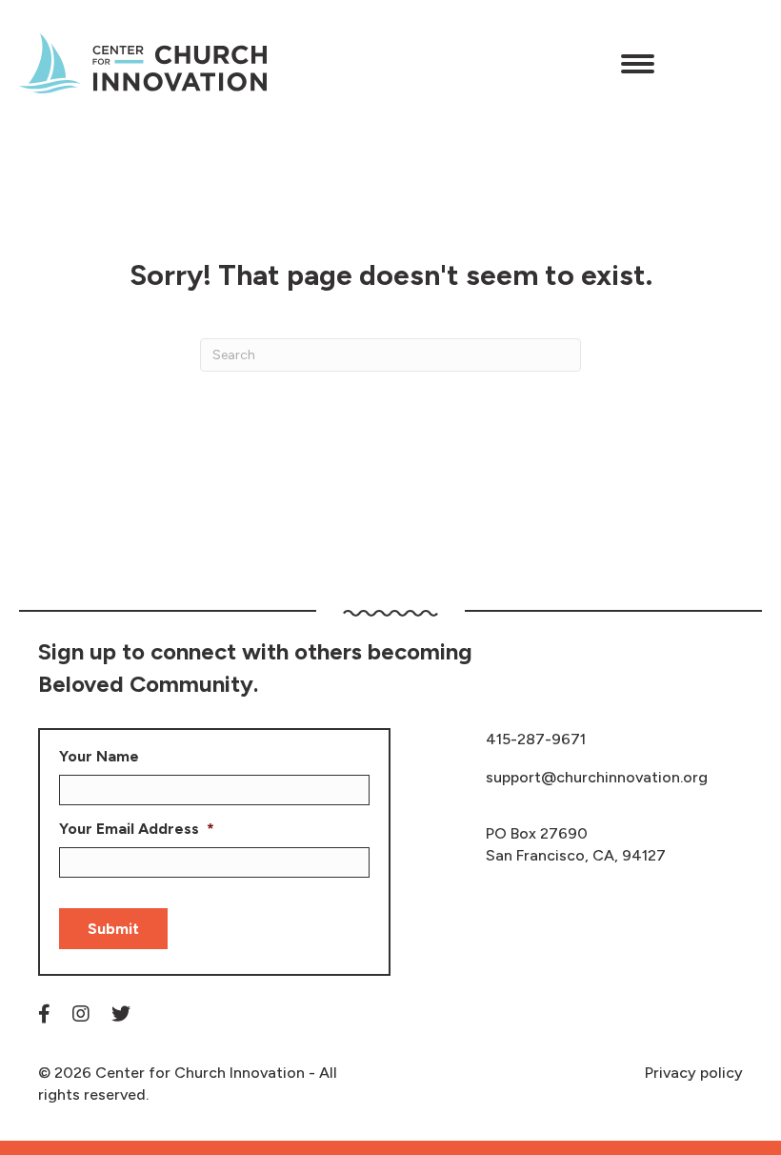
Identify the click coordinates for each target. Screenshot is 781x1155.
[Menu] (637, 64)
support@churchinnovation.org (597, 777)
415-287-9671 (536, 739)
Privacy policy (694, 1073)
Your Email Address (136, 829)
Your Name (99, 756)
